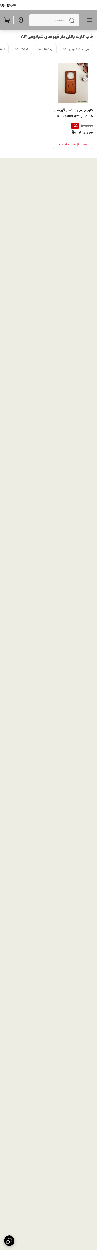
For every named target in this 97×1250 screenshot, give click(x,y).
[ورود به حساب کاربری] (21, 20)
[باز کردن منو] (89, 20)
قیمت (25, 49)
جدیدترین (76, 49)
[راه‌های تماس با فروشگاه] (9, 1240)
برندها (48, 49)
